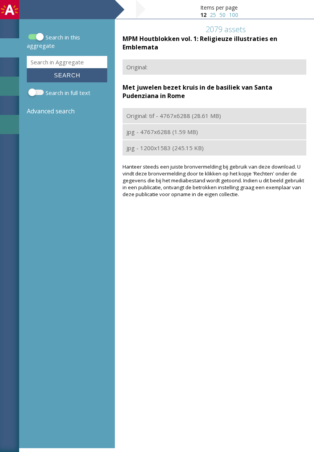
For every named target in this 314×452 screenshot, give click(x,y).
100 (233, 14)
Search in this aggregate (53, 41)
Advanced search (51, 111)
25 (213, 14)
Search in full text (68, 93)
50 (222, 14)
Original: (136, 67)
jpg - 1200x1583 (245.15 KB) (165, 148)
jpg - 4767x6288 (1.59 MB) (162, 132)
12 (203, 14)
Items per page (219, 7)
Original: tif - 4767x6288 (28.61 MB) (173, 116)
